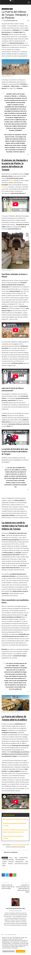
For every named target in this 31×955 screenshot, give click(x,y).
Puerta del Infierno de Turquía (21, 863)
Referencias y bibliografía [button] (11, 852)
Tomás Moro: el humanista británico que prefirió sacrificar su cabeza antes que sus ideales (22, 888)
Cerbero (10, 857)
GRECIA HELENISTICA (19, 859)
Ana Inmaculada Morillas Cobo (10, 20)
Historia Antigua (9, 6)
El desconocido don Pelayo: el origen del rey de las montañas (8, 886)
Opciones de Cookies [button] (8, 951)
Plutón (26, 861)
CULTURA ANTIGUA (23, 857)
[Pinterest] (11, 875)
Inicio (3, 6)
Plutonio (4, 863)
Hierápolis (4, 861)
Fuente (12, 75)
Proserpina (10, 863)
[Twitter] (7, 875)
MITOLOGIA (11, 861)
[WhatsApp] (14, 875)
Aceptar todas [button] (20, 951)
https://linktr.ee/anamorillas (15, 910)
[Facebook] (3, 875)
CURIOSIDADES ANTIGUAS (8, 859)
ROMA (3, 865)
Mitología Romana (19, 861)
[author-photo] (16, 906)
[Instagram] (15, 926)
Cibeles (15, 857)
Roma (11, 8)
